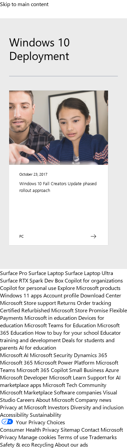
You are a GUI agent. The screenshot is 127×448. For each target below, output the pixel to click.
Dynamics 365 (90, 354)
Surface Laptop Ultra (89, 272)
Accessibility (14, 414)
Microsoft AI (14, 354)
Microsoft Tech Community (74, 384)
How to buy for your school (67, 332)
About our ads (71, 444)
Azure (112, 369)
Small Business (86, 369)
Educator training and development (60, 336)
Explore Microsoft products (89, 287)
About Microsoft (55, 399)
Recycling (42, 444)
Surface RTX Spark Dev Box (31, 280)
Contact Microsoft (102, 429)
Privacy (9, 437)
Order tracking (94, 302)
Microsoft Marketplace (26, 392)
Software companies (78, 392)
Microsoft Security (51, 354)
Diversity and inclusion (97, 407)
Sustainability (45, 414)
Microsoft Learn (67, 377)
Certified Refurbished (25, 310)
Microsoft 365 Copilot (42, 369)
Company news (93, 399)
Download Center (100, 295)
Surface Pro (13, 272)
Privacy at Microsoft (23, 407)
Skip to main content (24, 3)
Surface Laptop (46, 272)
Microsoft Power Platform (64, 362)
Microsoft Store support (28, 302)
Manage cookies (37, 437)
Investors (58, 407)
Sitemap (70, 429)
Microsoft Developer (24, 377)
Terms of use (73, 437)
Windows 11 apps (21, 295)
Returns (66, 302)
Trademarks (103, 437)
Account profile (61, 295)
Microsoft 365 (16, 362)
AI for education (37, 347)
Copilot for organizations (94, 280)
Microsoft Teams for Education (60, 325)
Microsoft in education (50, 317)
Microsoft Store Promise (79, 310)
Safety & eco (15, 444)
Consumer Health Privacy (29, 429)
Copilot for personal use (28, 287)
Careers (26, 399)
